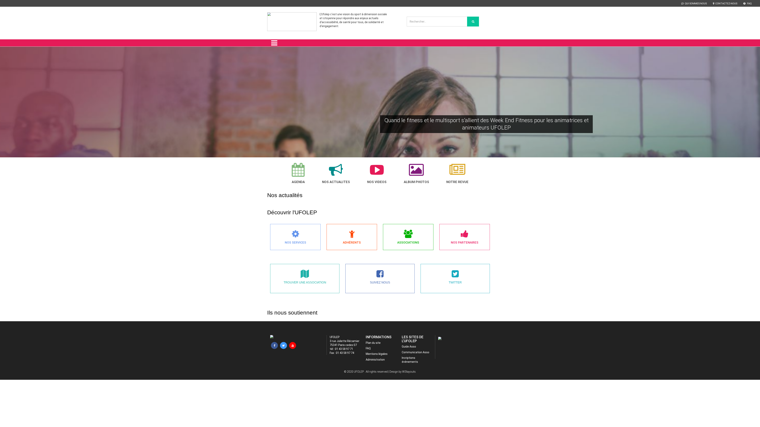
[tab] (298, 173)
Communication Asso (415, 352)
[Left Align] (473, 21)
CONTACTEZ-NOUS (726, 3)
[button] (13, 107)
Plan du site (373, 342)
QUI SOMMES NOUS (696, 3)
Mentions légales (377, 353)
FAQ (749, 3)
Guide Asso (409, 346)
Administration (375, 359)
